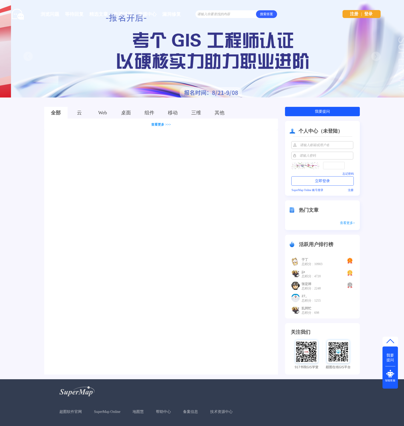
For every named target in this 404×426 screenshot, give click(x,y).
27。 (305, 296)
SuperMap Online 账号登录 (307, 190)
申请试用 (123, 14)
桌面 (126, 113)
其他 (219, 113)
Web (102, 113)
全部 (56, 113)
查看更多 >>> (161, 124)
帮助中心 (163, 412)
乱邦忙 (306, 308)
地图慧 (138, 412)
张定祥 (306, 284)
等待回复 (74, 14)
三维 (196, 113)
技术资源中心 (221, 412)
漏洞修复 (171, 14)
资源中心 (147, 14)
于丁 (305, 259)
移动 (173, 113)
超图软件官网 (70, 412)
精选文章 (98, 14)
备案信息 (190, 412)
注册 (354, 13)
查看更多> (347, 223)
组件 (149, 113)
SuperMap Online (107, 412)
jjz (303, 272)
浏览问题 (50, 14)
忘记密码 (348, 173)
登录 (368, 13)
